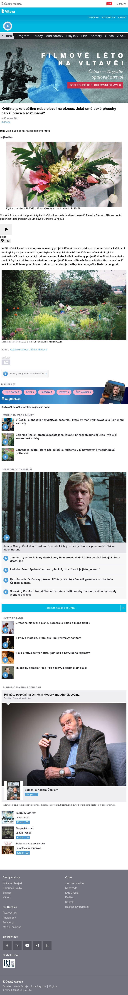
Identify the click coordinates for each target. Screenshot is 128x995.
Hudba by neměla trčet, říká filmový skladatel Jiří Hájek (52, 667)
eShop (6, 897)
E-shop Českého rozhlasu (22, 687)
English (53, 986)
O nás (109, 36)
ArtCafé (6, 122)
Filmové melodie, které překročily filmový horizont (48, 637)
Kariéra (69, 897)
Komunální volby (12, 888)
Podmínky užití (38, 986)
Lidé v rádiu (72, 892)
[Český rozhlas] (12, 3)
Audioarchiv (108, 17)
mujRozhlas (8, 384)
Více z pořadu (13, 618)
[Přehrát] (6, 229)
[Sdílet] (8, 241)
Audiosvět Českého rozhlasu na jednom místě (25, 407)
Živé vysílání (82, 392)
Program (93, 17)
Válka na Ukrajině (12, 883)
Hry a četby (11, 392)
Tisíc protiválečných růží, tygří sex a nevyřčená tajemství (53, 652)
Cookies (7, 986)
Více (121, 36)
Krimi (29, 392)
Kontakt (69, 902)
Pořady (37, 36)
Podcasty (8, 922)
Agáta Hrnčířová (19, 349)
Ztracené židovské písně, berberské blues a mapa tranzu (53, 622)
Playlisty (72, 36)
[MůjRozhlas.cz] (6, 137)
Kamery (122, 17)
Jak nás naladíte (74, 883)
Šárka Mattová (38, 349)
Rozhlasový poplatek (77, 906)
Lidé (84, 36)
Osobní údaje (21, 986)
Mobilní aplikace (12, 927)
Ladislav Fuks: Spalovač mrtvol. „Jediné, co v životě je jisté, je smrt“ (55, 569)
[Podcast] (3, 241)
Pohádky (45, 392)
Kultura (7, 36)
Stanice (7, 892)
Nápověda (71, 888)
